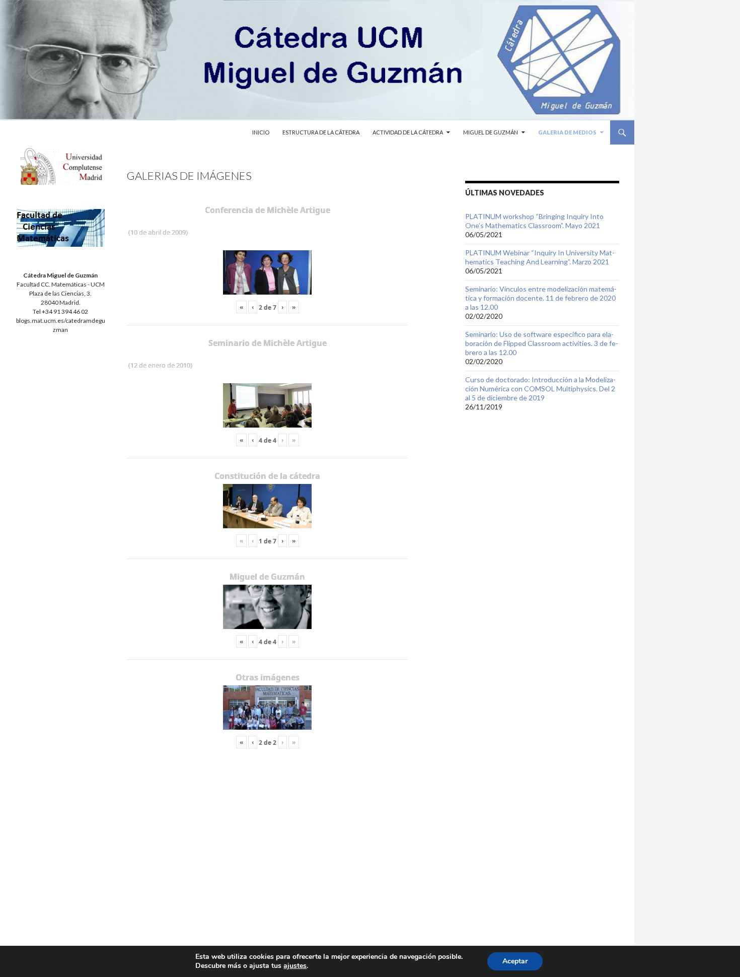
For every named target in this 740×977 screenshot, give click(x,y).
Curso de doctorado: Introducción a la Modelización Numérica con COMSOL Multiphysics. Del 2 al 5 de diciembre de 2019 (540, 388)
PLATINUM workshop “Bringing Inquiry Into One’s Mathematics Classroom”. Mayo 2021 (534, 221)
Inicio (260, 132)
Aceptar (515, 961)
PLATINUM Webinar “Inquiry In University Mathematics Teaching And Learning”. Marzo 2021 (540, 257)
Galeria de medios (567, 132)
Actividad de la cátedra (408, 132)
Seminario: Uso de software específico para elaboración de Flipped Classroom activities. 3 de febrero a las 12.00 (541, 343)
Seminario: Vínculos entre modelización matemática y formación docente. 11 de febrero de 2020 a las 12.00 (541, 298)
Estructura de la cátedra (320, 132)
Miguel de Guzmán (490, 132)
